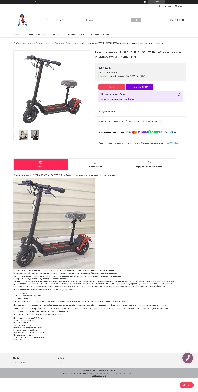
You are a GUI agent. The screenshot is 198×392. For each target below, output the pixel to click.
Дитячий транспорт (44, 43)
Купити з (135, 87)
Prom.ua (112, 371)
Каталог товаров (18, 362)
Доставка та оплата (75, 34)
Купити (112, 87)
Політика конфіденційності (124, 373)
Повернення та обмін (100, 34)
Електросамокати (73, 43)
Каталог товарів (36, 34)
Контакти (55, 34)
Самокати (59, 43)
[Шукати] (136, 20)
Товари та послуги (25, 43)
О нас (60, 362)
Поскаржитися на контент (103, 373)
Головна (17, 34)
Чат (188, 385)
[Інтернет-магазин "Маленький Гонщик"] (22, 20)
